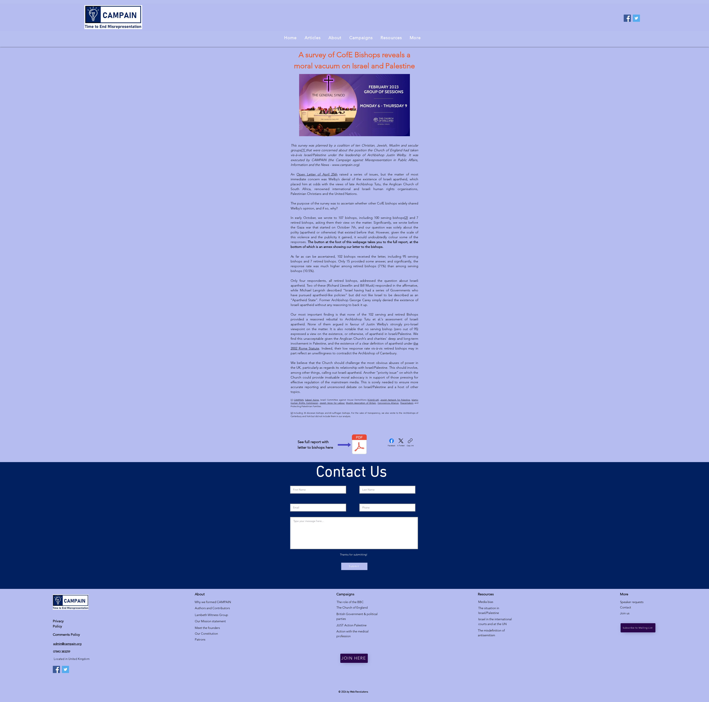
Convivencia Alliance (388, 403)
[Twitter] (636, 18)
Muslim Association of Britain (361, 403)
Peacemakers (406, 403)
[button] (335, 37)
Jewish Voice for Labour (332, 403)
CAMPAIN (299, 399)
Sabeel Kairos (312, 399)
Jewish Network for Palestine (395, 399)
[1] (303, 150)
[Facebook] (627, 18)
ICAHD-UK (373, 399)
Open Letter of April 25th (317, 174)
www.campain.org (345, 165)
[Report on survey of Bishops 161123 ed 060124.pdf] (359, 445)
